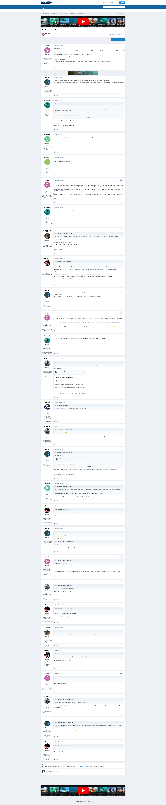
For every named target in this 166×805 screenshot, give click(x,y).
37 (47, 57)
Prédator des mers (47, 231)
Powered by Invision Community (83, 803)
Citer (57, 67)
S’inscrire (122, 2)
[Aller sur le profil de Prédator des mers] (47, 236)
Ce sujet (119, 6)
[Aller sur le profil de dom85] (47, 82)
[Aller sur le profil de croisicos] (47, 139)
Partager (112, 34)
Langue (76, 801)
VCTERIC (47, 402)
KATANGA (47, 483)
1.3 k (48, 168)
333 (48, 145)
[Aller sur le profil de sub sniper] (47, 263)
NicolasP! (47, 100)
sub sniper (47, 258)
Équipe (54, 10)
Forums (42, 10)
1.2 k (48, 111)
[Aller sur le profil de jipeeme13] (47, 162)
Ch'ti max (47, 358)
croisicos (47, 134)
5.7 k (48, 638)
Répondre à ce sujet (118, 39)
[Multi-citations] (54, 68)
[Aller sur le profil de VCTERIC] (47, 407)
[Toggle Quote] (55, 103)
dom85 (47, 77)
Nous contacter (83, 801)
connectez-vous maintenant (84, 766)
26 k (48, 88)
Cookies (89, 801)
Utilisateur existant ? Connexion (110, 2)
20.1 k (47, 269)
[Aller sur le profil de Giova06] (43, 34)
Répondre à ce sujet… (53, 771)
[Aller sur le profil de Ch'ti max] (47, 363)
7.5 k (48, 370)
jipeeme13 (47, 157)
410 (48, 494)
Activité (49, 6)
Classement (70, 10)
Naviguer (44, 6)
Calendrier (48, 10)
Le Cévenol (47, 627)
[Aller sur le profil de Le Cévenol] (47, 632)
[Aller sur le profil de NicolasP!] (47, 105)
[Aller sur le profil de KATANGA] (47, 488)
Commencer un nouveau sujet (102, 39)
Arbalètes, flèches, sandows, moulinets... (64, 35)
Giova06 (49, 33)
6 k (47, 242)
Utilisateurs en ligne (62, 10)
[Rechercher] (124, 7)
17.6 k (47, 413)
